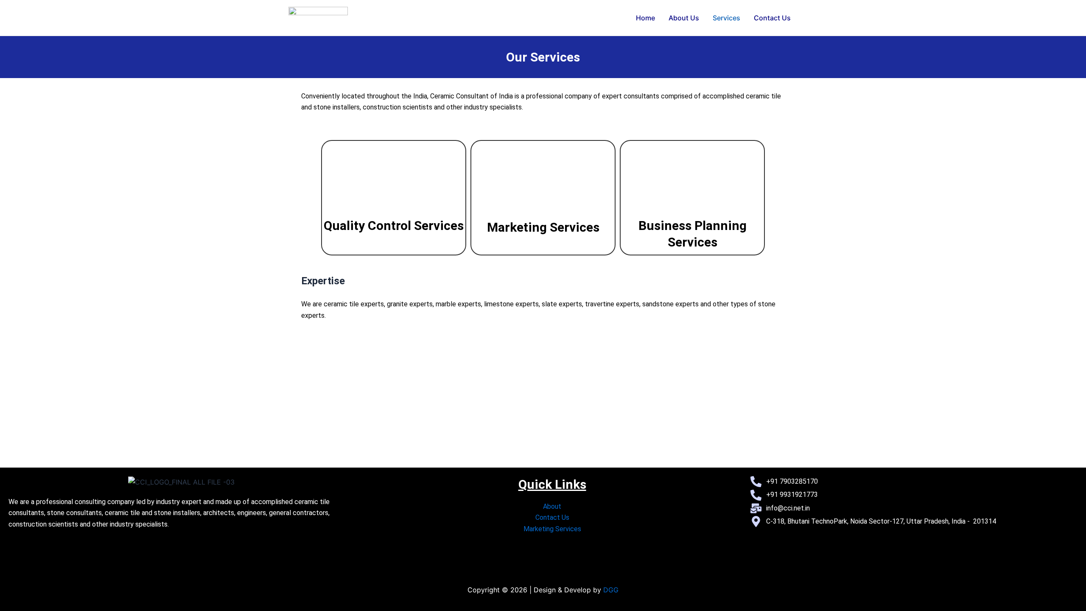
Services (726, 18)
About (552, 506)
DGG (611, 590)
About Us (684, 18)
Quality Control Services (394, 225)
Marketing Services (543, 227)
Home (645, 18)
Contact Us (772, 18)
